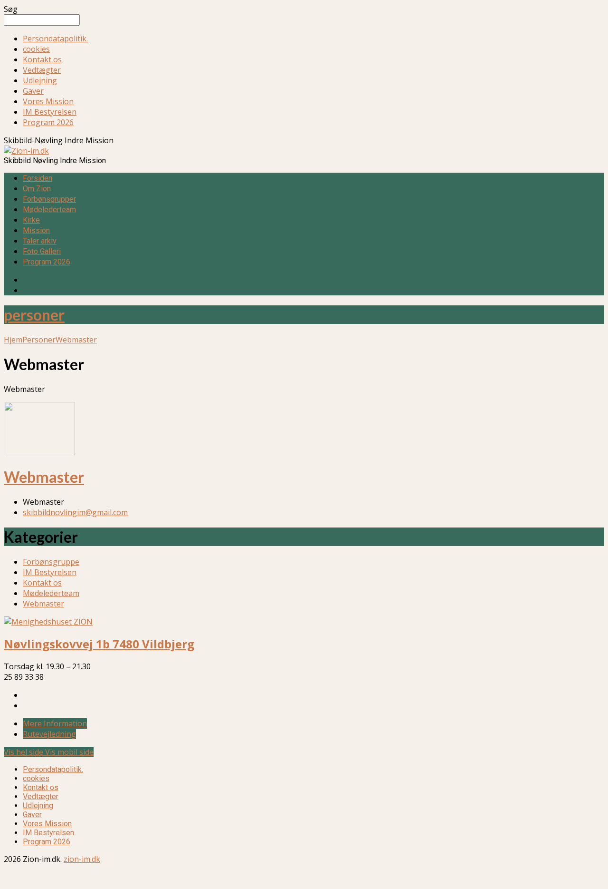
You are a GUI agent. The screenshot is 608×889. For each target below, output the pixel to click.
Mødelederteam (49, 209)
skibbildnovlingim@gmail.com (75, 512)
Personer (39, 339)
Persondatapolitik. (55, 38)
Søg (11, 9)
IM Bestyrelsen (49, 112)
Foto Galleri (42, 251)
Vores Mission (48, 101)
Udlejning (40, 80)
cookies (36, 49)
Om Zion (37, 188)
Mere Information (55, 723)
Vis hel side (24, 752)
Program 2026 (48, 122)
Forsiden (37, 178)
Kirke (31, 220)
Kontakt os (42, 59)
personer (34, 314)
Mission (36, 230)
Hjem (13, 339)
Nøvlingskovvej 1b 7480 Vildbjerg (99, 644)
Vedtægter (42, 70)
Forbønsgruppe (51, 562)
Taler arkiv (40, 240)
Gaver (33, 91)
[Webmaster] (39, 452)
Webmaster (76, 339)
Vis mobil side (69, 752)
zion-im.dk (82, 859)
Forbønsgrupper (49, 199)
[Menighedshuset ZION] (48, 621)
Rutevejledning (49, 734)
